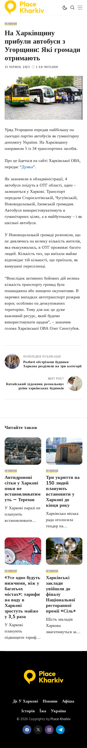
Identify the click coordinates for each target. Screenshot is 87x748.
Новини (50, 701)
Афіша (68, 701)
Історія (28, 711)
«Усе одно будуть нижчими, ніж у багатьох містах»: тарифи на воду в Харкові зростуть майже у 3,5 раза (22, 597)
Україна (58, 711)
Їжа (42, 711)
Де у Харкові (25, 701)
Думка (27, 166)
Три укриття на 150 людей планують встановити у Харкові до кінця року (63, 491)
